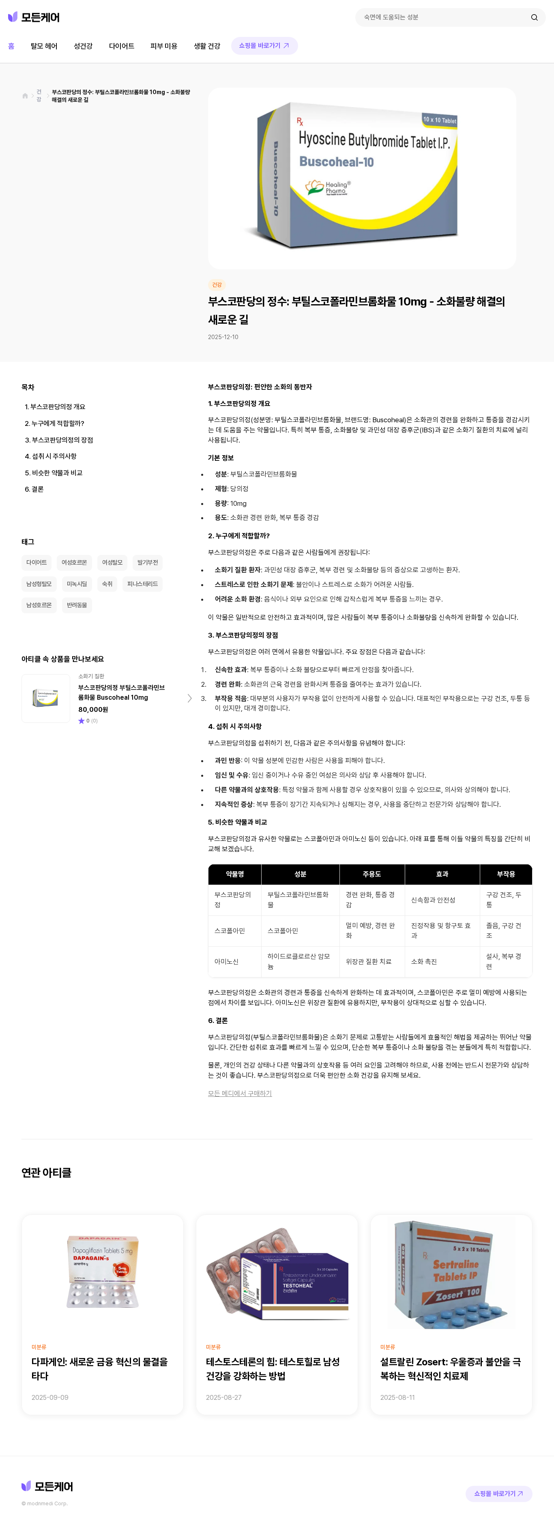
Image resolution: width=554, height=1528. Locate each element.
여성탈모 (112, 562)
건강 (39, 95)
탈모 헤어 (44, 46)
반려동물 (77, 605)
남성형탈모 (39, 584)
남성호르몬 (39, 605)
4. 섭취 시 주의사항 (51, 456)
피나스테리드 (142, 584)
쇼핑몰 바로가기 (260, 45)
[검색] (534, 17)
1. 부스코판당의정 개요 (55, 407)
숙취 (107, 584)
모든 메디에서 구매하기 (240, 1094)
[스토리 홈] (25, 95)
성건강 (83, 46)
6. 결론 (34, 489)
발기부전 (147, 562)
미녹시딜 (77, 584)
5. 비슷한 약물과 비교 (54, 473)
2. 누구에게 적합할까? (54, 423)
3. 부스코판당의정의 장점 (59, 440)
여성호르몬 (74, 562)
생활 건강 (207, 46)
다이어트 (122, 46)
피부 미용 (163, 46)
